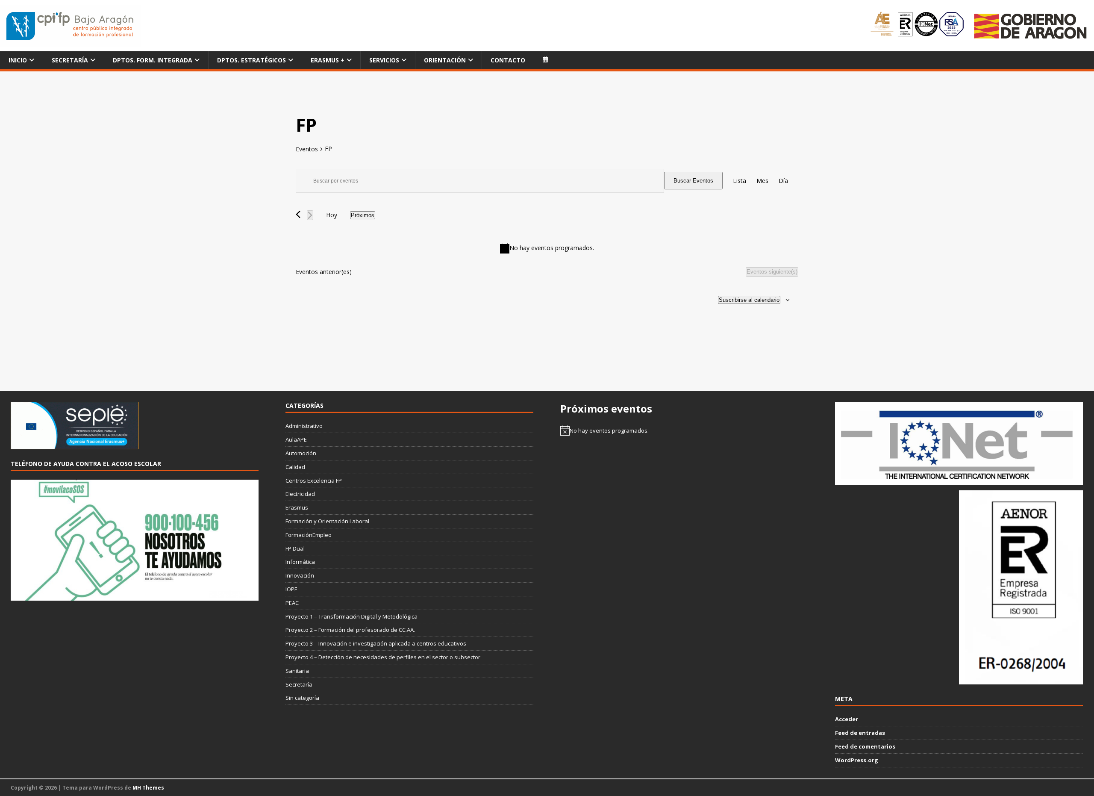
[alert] (547, 248)
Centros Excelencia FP (313, 480)
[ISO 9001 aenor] (1021, 680)
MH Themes (148, 787)
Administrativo (304, 426)
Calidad (295, 467)
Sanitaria (297, 671)
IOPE (291, 589)
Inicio (18, 60)
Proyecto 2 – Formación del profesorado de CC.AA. (350, 630)
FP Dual (295, 548)
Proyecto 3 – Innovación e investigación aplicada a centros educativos (375, 643)
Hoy (331, 215)
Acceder (846, 719)
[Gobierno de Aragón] (1030, 26)
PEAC (292, 603)
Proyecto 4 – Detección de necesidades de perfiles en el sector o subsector (382, 657)
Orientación (445, 60)
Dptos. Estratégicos (251, 60)
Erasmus (296, 507)
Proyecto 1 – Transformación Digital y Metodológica (351, 616)
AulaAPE (296, 439)
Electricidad (300, 494)
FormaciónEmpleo (308, 535)
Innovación (299, 575)
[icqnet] (959, 480)
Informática (300, 562)
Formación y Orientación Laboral (327, 521)
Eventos (307, 149)
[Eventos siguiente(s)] (310, 215)
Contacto (508, 60)
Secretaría (70, 60)
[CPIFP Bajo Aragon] (70, 26)
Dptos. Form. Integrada (152, 60)
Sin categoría (302, 698)
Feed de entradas (860, 733)
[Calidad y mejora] (918, 25)
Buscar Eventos (693, 180)
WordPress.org (856, 760)
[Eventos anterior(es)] (298, 214)
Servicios (384, 60)
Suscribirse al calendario (749, 300)
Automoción (300, 453)
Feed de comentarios (865, 746)
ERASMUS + (327, 60)
